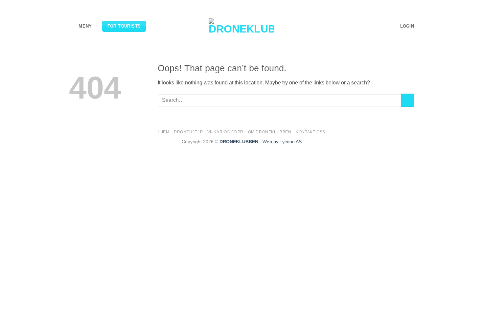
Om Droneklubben (269, 132)
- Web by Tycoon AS (281, 141)
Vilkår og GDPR (225, 132)
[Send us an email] (404, 5)
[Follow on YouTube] (411, 5)
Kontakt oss (310, 132)
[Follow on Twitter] (398, 5)
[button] (80, 26)
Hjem (163, 132)
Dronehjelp (188, 132)
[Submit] (407, 100)
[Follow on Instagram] (392, 5)
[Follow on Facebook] (386, 5)
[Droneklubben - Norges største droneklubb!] (241, 26)
